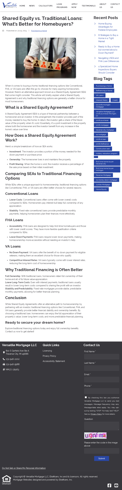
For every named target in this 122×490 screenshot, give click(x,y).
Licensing (47, 351)
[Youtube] (116, 485)
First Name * (90, 351)
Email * (87, 374)
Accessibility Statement (54, 361)
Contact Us (115, 5)
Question (88, 419)
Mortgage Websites (23, 480)
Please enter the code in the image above (101, 444)
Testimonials (89, 6)
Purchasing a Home (39, 31)
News (32, 6)
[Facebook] (109, 485)
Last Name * (90, 363)
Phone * (88, 386)
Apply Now (75, 5)
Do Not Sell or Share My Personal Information (24, 468)
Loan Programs (62, 5)
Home (22, 6)
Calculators (46, 6)
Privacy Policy (49, 356)
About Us (103, 5)
